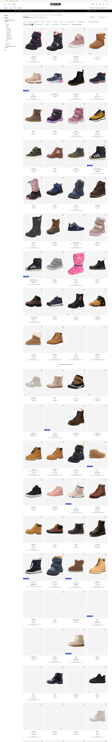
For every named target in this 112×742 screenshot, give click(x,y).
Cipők (46, 14)
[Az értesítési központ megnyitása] (100, 4)
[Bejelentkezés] (96, 4)
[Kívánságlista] (103, 4)
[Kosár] (107, 4)
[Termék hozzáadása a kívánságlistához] (42, 29)
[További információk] (33, 63)
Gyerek (14, 4)
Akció (29, 21)
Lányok (28, 14)
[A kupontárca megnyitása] (92, 4)
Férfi (9, 4)
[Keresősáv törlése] (107, 7)
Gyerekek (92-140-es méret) (38, 14)
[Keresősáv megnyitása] (89, 8)
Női (5, 4)
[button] (93, 17)
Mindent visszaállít (77, 24)
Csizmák (50, 14)
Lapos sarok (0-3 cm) (58, 14)
